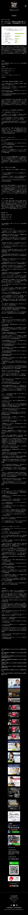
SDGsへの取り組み (14, 895)
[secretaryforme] (14, 762)
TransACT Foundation (14, 907)
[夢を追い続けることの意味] (14, 687)
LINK (14, 902)
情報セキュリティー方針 (14, 898)
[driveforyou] (14, 774)
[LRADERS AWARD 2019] (14, 697)
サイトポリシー (14, 900)
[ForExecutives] (14, 821)
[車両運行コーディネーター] (14, 833)
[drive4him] (14, 797)
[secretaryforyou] (14, 786)
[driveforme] (14, 750)
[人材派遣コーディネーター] (14, 845)
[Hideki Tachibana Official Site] (14, 701)
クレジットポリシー (14, 899)
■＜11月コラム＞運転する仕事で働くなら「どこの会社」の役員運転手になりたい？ (13, 23)
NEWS (14, 15)
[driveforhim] (14, 809)
